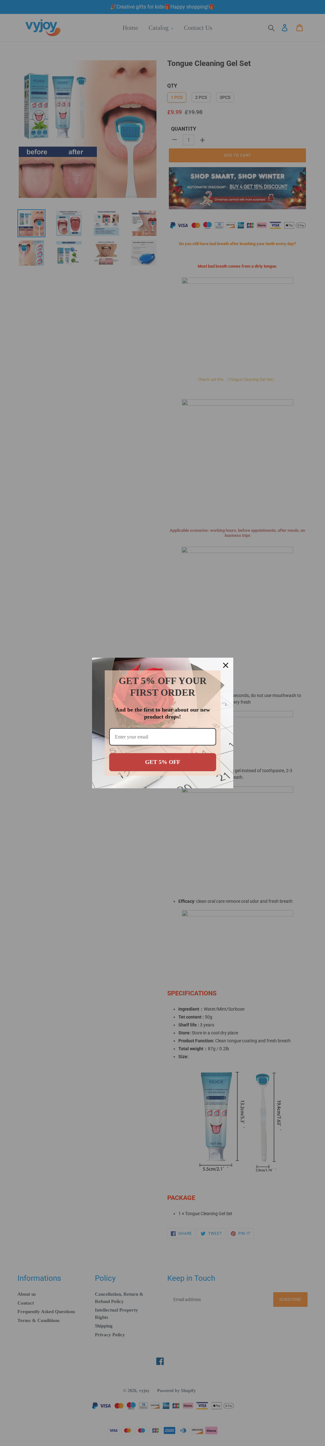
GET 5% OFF (162, 762)
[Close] (225, 665)
